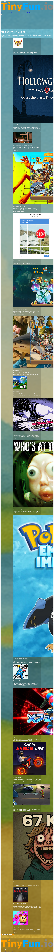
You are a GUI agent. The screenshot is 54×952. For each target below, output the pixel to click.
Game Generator (22, 12)
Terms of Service (12, 951)
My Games (29, 12)
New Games (4, 12)
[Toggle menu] (1, 14)
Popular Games (12, 12)
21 (9, 934)
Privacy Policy (4, 951)
